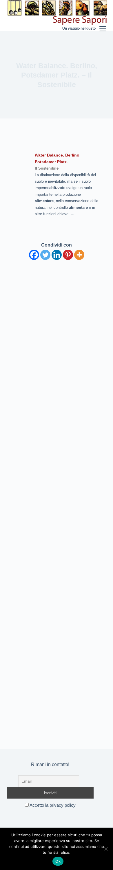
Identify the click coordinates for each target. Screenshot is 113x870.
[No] (106, 849)
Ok (58, 861)
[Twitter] (45, 255)
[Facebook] (34, 255)
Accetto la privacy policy (52, 805)
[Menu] (102, 15)
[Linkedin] (57, 255)
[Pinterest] (68, 255)
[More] (79, 255)
